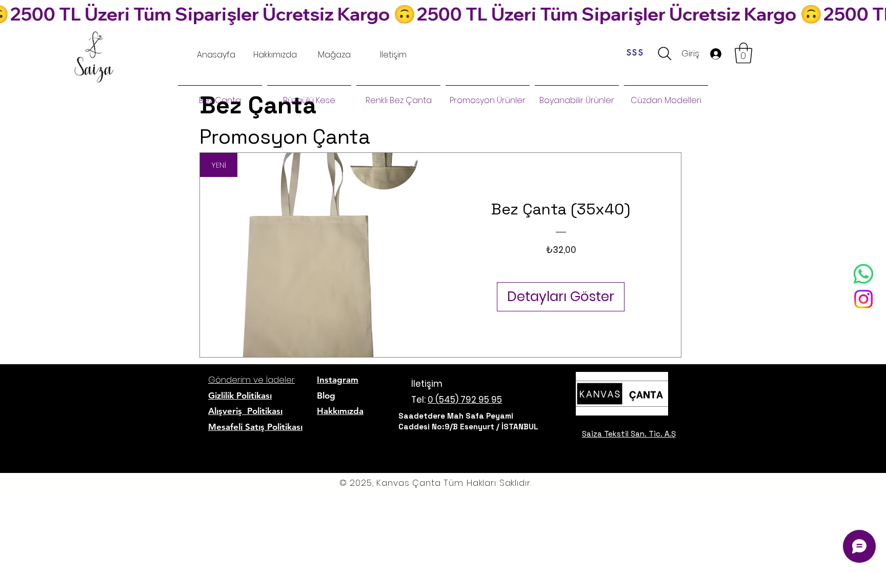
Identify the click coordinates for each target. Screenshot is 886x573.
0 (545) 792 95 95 (465, 399)
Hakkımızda (340, 411)
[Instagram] (863, 299)
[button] (743, 53)
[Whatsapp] (863, 274)
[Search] (665, 53)
